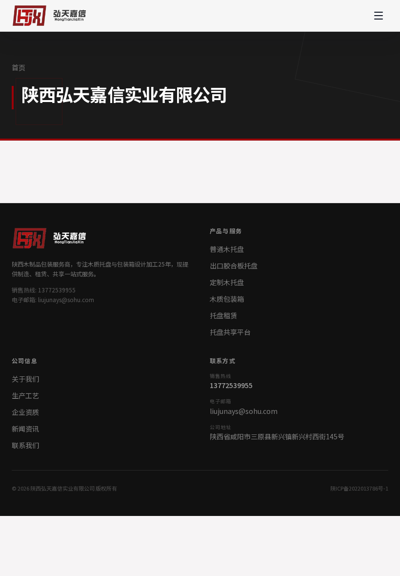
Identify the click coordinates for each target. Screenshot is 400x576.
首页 (18, 67)
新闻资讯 (25, 428)
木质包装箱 (227, 299)
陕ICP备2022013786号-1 (359, 488)
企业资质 (25, 412)
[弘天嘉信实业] (51, 15)
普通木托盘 (227, 249)
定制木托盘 (227, 282)
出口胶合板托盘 (234, 265)
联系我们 (25, 445)
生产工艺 (25, 395)
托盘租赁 (223, 315)
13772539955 (231, 385)
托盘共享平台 (230, 332)
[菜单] (378, 15)
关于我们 (25, 379)
